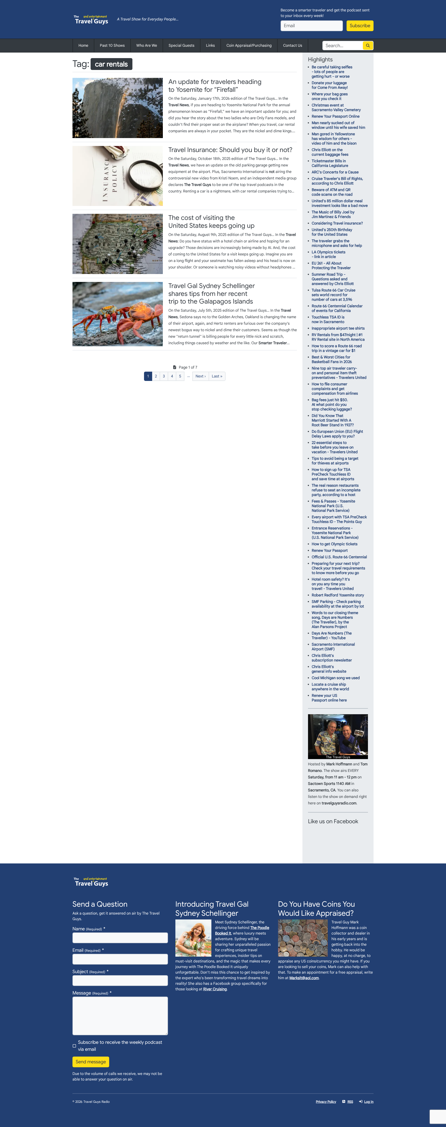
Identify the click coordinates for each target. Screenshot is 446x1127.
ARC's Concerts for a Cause (335, 172)
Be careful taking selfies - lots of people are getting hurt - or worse (332, 72)
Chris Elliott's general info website (329, 669)
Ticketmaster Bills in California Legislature (330, 163)
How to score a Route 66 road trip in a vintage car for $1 (337, 348)
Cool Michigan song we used (336, 678)
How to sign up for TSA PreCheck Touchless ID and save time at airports (333, 474)
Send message (91, 1062)
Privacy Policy (326, 1102)
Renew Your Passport (330, 550)
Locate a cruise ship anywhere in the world (330, 686)
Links (210, 45)
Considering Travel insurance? (337, 223)
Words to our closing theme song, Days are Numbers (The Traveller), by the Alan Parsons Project (335, 620)
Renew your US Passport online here (329, 698)
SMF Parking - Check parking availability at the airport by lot (338, 604)
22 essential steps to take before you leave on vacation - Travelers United (335, 447)
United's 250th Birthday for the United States (332, 232)
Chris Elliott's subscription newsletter (332, 658)
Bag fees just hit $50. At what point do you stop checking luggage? (332, 405)
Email (86, 950)
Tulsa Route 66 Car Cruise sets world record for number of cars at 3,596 (333, 295)
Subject (88, 972)
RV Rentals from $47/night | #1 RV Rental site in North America (338, 337)
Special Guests (181, 45)
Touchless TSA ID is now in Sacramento (328, 319)
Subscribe (360, 26)
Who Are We (146, 45)
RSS (350, 1102)
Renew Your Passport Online (336, 116)
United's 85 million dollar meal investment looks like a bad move (340, 203)
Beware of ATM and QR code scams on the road (332, 192)
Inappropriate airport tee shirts (338, 328)
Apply (368, 45)
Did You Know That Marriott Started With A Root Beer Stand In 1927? (333, 420)
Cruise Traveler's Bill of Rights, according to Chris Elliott (337, 181)
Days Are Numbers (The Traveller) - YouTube (332, 635)
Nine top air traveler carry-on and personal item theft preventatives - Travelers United (339, 373)
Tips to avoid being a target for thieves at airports (335, 461)
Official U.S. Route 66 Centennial (339, 557)
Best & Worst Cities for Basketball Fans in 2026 (332, 359)
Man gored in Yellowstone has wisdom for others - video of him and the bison (334, 139)
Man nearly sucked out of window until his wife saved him (338, 125)
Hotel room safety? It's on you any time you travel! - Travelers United (333, 584)
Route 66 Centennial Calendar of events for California (337, 308)
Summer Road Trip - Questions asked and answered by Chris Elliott (333, 279)
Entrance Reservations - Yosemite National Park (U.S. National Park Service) (335, 533)
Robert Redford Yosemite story (338, 595)
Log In (369, 1102)
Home (83, 45)
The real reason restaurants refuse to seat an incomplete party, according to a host (336, 490)
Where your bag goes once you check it (330, 96)
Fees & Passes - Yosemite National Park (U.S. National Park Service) (333, 506)
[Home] (91, 19)
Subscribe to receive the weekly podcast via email (120, 1045)
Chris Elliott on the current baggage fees (330, 152)
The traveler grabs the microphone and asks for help (337, 243)
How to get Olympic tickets (334, 544)
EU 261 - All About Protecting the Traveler (331, 265)
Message (90, 993)
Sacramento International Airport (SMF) (333, 646)
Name (87, 929)
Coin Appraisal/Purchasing (249, 45)
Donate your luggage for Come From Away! (330, 85)
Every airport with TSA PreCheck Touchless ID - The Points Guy (339, 519)
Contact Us (292, 45)
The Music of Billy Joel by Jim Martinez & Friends (333, 214)
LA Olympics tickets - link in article (328, 254)
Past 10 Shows (112, 45)
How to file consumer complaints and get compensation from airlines (335, 389)
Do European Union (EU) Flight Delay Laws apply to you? (337, 434)
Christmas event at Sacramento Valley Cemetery (336, 107)
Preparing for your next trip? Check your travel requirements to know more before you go (338, 568)
